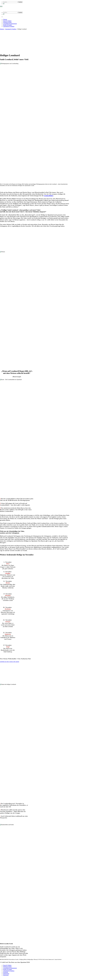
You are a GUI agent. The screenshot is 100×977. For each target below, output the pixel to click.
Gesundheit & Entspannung (10, 23)
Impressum (6, 975)
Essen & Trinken (7, 20)
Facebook (5, 972)
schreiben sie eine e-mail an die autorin (9, 661)
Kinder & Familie (7, 25)
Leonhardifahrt (48, 195)
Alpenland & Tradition (8, 26)
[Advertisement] (50, 41)
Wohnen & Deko (7, 22)
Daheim (5, 19)
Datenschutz (6, 973)
